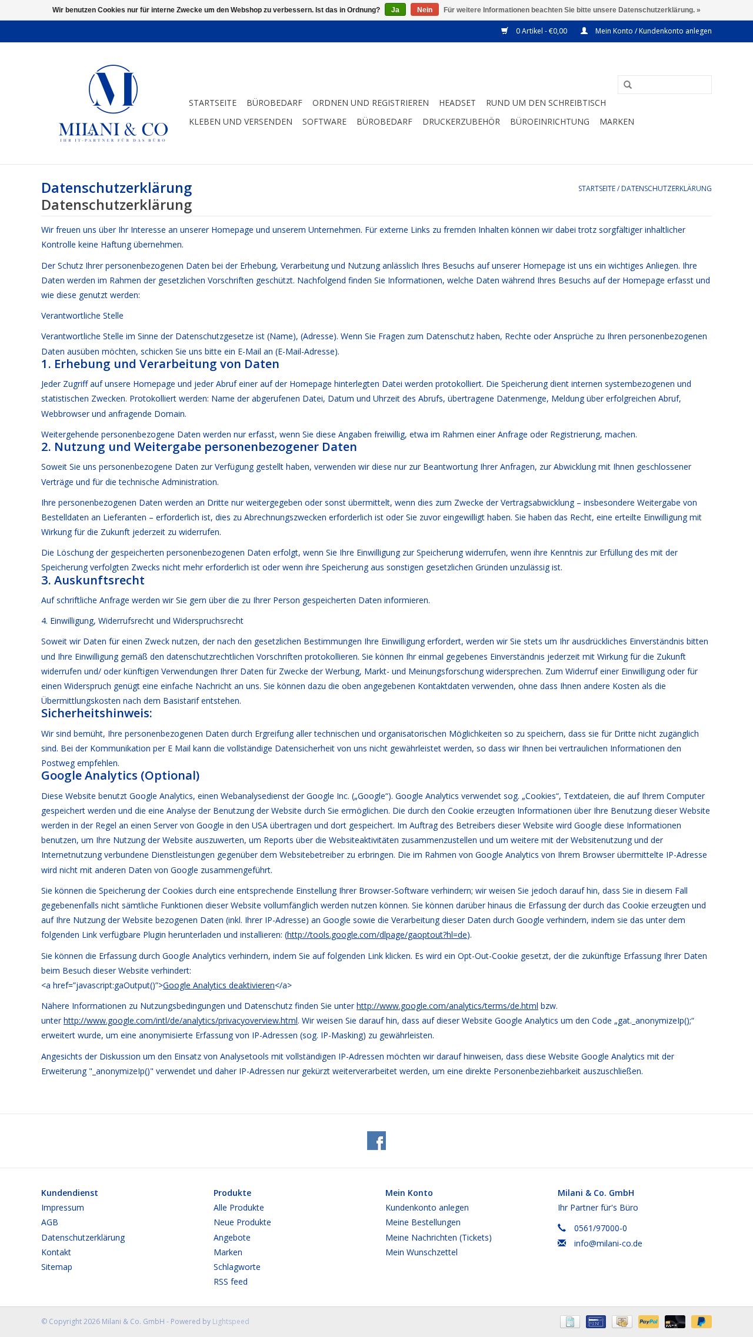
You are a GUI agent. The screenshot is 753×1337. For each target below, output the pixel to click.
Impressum (62, 1207)
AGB (49, 1222)
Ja (395, 10)
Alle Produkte (239, 1207)
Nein (424, 10)
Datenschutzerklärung (666, 188)
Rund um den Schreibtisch (546, 102)
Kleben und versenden (240, 121)
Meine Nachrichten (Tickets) (438, 1237)
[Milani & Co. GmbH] (113, 103)
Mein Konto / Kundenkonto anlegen (653, 31)
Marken (616, 121)
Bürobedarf (384, 121)
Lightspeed (230, 1321)
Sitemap (56, 1266)
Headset (457, 102)
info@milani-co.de (608, 1243)
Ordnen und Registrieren (370, 102)
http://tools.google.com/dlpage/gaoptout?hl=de (377, 934)
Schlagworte (237, 1266)
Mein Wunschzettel (421, 1252)
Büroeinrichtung (549, 121)
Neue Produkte (242, 1222)
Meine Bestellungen (423, 1222)
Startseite (212, 102)
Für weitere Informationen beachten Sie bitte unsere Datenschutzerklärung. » (572, 10)
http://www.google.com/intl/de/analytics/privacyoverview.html (181, 1020)
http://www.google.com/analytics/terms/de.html (447, 1005)
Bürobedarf (274, 102)
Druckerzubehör (461, 121)
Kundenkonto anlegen (427, 1207)
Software (324, 121)
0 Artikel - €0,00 (541, 31)
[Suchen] (623, 85)
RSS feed (231, 1281)
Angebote (232, 1237)
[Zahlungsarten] (569, 1321)
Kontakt (56, 1252)
